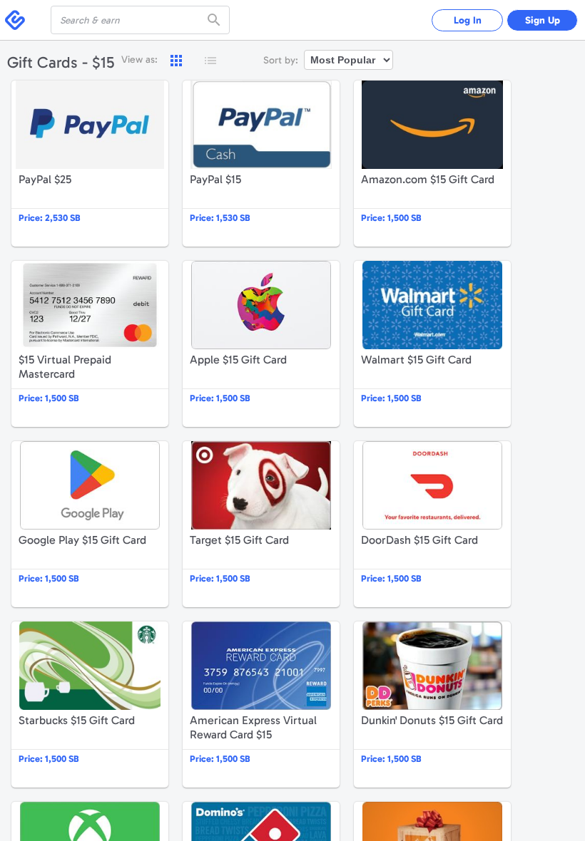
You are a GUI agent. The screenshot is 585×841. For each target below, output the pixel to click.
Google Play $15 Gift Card (89, 524)
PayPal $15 (261, 164)
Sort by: (280, 60)
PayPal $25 (89, 164)
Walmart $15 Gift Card (432, 344)
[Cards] (176, 60)
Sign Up (542, 20)
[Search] (215, 19)
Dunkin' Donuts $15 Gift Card (432, 704)
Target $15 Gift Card (261, 524)
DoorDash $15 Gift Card (432, 524)
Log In (468, 20)
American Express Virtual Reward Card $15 (261, 704)
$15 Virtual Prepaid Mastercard (89, 344)
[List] (210, 60)
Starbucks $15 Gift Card (89, 704)
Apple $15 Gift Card (261, 344)
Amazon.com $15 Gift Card (432, 164)
